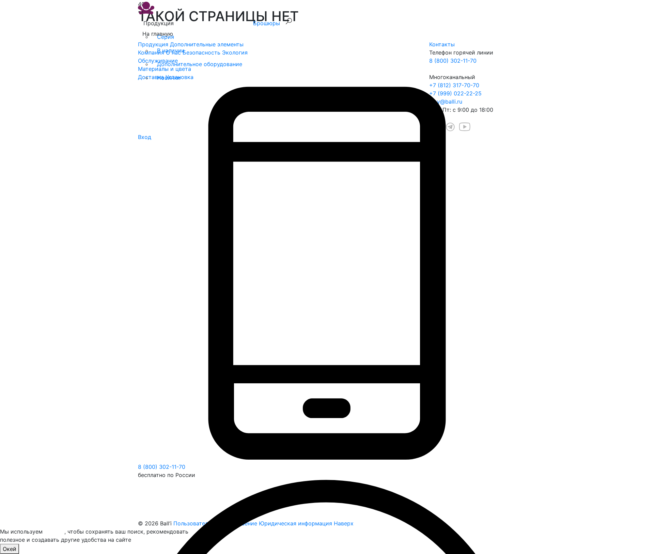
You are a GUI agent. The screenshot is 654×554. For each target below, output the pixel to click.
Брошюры (266, 23)
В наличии (171, 50)
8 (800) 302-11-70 (161, 466)
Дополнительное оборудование (199, 64)
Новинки (169, 77)
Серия (165, 36)
